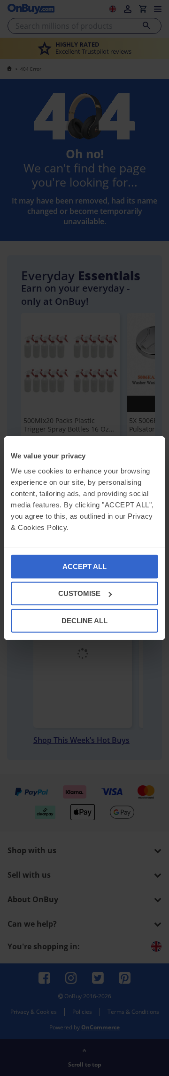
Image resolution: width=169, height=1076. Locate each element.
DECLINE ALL (84, 620)
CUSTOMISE (79, 593)
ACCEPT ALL (84, 566)
